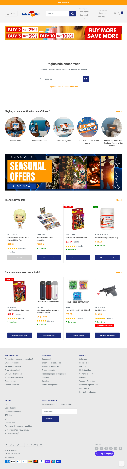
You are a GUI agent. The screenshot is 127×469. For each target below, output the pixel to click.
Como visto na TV (86, 374)
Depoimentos (10, 381)
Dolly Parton (12, 234)
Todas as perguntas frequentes (54, 374)
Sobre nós (83, 359)
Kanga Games (70, 234)
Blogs (7, 419)
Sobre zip (45, 377)
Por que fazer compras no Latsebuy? (19, 359)
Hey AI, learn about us (87, 392)
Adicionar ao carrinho (48, 258)
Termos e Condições (87, 381)
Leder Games (41, 234)
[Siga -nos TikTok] (120, 448)
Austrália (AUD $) (32, 445)
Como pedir (46, 359)
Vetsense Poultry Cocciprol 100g (106, 238)
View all (119, 111)
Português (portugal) (12, 445)
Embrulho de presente (13, 374)
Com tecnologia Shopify (12, 453)
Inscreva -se (50, 419)
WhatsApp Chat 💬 (12, 433)
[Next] (122, 129)
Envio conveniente (12, 363)
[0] (120, 13)
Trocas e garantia (48, 370)
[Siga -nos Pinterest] (111, 448)
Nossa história (84, 363)
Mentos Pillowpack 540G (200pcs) (78, 310)
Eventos (82, 377)
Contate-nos (10, 422)
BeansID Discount (12, 385)
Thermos (40, 307)
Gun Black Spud (100, 310)
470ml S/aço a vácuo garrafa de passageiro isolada (48, 311)
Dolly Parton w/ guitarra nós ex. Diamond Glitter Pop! (18, 239)
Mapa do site (84, 388)
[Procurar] (72, 13)
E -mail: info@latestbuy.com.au (17, 430)
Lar (6, 404)
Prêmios (82, 366)
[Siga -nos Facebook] (96, 448)
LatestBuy (69, 307)
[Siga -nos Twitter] (101, 448)
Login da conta (10, 408)
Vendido (19, 258)
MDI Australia (100, 307)
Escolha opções (48, 335)
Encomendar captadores (51, 363)
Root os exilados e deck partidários (45, 239)
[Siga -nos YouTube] (115, 448)
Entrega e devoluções (50, 366)
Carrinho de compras (13, 411)
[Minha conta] (115, 13)
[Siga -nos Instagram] (106, 448)
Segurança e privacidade (88, 385)
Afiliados (8, 415)
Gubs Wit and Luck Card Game (76, 238)
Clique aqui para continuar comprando (63, 86)
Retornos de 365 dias (13, 366)
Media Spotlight (85, 370)
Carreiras (45, 381)
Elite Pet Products (102, 234)
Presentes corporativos (14, 377)
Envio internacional (12, 370)
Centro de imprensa (50, 385)
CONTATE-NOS (63, 2)
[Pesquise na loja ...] (86, 79)
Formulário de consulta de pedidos (18, 426)
